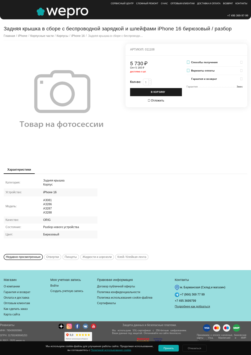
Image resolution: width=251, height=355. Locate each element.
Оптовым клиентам (183, 3)
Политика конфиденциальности (118, 292)
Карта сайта (12, 314)
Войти (54, 285)
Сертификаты (106, 303)
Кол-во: (135, 81)
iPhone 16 (50, 192)
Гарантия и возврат (17, 292)
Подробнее (204, 340)
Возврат (228, 3)
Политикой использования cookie (111, 350)
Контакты (241, 3)
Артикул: (137, 49)
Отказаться (194, 348)
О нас (164, 3)
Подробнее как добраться (192, 306)
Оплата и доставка (16, 297)
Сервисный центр (122, 3)
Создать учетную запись (66, 291)
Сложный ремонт (147, 3)
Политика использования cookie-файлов (125, 297)
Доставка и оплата (208, 3)
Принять (169, 348)
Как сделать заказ (16, 308)
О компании (12, 286)
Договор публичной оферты (116, 286)
